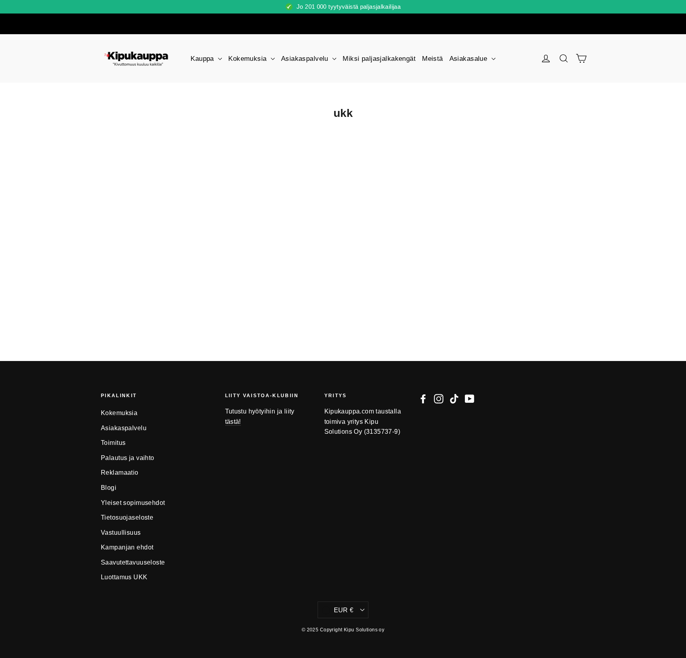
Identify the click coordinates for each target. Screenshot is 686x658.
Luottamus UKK (124, 577)
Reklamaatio (120, 472)
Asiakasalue (469, 58)
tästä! (233, 421)
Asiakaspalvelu (305, 58)
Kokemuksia (248, 58)
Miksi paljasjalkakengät (379, 58)
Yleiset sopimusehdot (133, 502)
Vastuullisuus (121, 532)
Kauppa (203, 58)
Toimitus (113, 442)
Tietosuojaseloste (127, 517)
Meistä (432, 58)
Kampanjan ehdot (127, 547)
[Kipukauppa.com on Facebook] (423, 398)
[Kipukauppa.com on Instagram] (438, 398)
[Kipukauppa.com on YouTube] (469, 398)
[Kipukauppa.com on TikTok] (454, 398)
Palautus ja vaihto (127, 457)
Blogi (108, 487)
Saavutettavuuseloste (133, 562)
